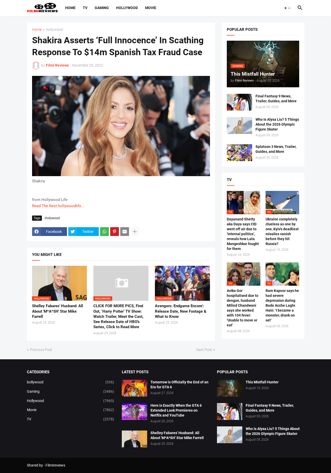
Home (70, 8)
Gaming (102, 8)
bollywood (70, 382)
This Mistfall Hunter (262, 382)
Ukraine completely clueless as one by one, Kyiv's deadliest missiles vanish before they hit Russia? (282, 231)
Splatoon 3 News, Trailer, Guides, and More (275, 149)
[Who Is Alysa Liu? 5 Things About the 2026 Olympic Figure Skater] (239, 125)
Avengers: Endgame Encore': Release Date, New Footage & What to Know (180, 311)
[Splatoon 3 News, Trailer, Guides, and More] (239, 152)
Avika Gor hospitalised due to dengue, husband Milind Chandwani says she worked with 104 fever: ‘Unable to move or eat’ (242, 308)
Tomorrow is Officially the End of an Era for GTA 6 (179, 384)
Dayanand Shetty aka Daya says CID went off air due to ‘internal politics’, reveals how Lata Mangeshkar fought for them (243, 233)
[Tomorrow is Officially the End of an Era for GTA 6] (134, 388)
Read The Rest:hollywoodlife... (58, 206)
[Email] (124, 231)
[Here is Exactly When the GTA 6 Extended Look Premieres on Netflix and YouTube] (134, 411)
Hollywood (127, 8)
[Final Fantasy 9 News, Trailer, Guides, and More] (239, 102)
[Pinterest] (114, 231)
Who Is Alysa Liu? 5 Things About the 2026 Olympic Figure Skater (277, 124)
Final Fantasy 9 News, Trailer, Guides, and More (276, 98)
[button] (287, 8)
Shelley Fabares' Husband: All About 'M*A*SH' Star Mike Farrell (57, 311)
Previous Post (41, 350)
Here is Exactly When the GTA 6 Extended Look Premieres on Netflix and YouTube (176, 410)
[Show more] (134, 231)
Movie (150, 8)
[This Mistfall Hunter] (229, 388)
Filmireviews (55, 465)
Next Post (204, 350)
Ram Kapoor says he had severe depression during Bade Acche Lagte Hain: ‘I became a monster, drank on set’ (282, 305)
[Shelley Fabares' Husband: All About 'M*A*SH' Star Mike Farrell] (134, 439)
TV (85, 8)
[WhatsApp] (104, 231)
